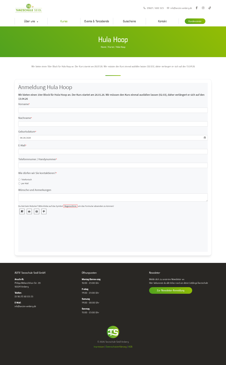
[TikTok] (210, 8)
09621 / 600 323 (155, 8)
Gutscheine (129, 21)
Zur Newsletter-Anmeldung (170, 290)
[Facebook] (196, 8)
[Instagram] (203, 8)
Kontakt (162, 21)
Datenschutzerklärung (116, 346)
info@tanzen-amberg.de (181, 8)
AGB (130, 346)
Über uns (30, 21)
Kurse (63, 21)
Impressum (99, 346)
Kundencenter (195, 21)
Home (103, 46)
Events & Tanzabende (96, 21)
